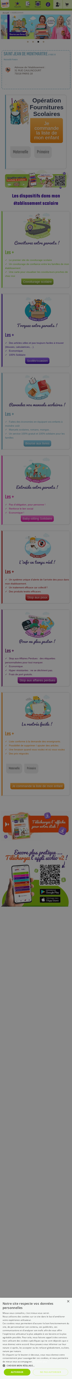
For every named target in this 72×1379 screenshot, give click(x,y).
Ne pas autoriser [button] (50, 1372)
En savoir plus (40, 1361)
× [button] (68, 1301)
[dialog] (36, 1338)
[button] (36, 1365)
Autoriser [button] (17, 1372)
